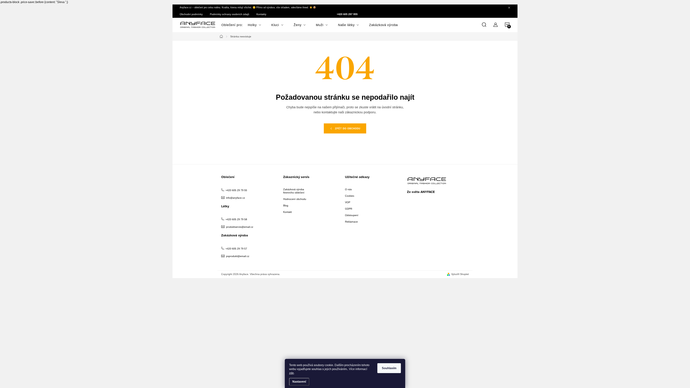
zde (291, 373)
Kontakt (287, 212)
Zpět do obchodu (347, 128)
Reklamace (351, 221)
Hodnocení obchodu (294, 199)
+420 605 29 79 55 (236, 190)
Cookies (349, 195)
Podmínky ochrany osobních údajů (229, 14)
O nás (348, 189)
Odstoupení (351, 215)
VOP (347, 202)
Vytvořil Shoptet (460, 274)
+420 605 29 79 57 (236, 248)
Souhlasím (389, 368)
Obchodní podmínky (191, 14)
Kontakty (261, 14)
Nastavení (299, 381)
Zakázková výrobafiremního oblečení (293, 191)
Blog (285, 205)
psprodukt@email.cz (237, 256)
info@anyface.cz (235, 197)
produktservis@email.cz (239, 226)
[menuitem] (229, 25)
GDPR (348, 208)
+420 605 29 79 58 (236, 219)
